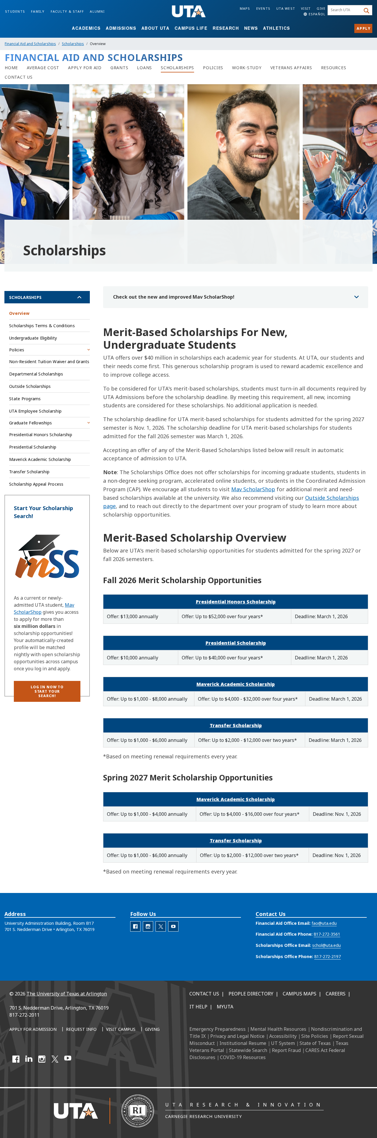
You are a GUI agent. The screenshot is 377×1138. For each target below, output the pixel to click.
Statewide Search (248, 1050)
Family (38, 11)
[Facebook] (15, 1059)
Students (15, 11)
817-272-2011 (24, 1015)
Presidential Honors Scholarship (236, 601)
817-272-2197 (327, 956)
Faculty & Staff (67, 11)
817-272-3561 (327, 934)
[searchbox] (345, 10)
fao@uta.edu (324, 923)
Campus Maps (299, 993)
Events (263, 8)
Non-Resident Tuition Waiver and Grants (49, 361)
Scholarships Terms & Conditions (42, 325)
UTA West (285, 8)
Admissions (121, 28)
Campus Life (191, 28)
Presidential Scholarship (236, 643)
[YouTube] (67, 1059)
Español (316, 14)
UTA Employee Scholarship (35, 411)
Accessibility (283, 1036)
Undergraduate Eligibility (33, 338)
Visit (306, 8)
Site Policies (314, 1036)
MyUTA (225, 1006)
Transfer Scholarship (236, 725)
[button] (47, 691)
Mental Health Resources (278, 1029)
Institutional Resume (242, 1043)
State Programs (25, 398)
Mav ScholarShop (253, 489)
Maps (245, 8)
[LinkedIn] (28, 1059)
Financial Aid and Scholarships (30, 43)
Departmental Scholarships (36, 374)
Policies (16, 350)
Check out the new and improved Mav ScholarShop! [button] (173, 297)
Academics (86, 28)
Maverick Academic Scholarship (235, 684)
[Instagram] (41, 1059)
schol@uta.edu (326, 945)
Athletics (276, 28)
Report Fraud (286, 1050)
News (251, 28)
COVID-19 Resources (243, 1057)
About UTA (155, 28)
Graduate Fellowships (30, 423)
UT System (283, 1043)
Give (321, 8)
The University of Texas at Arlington (67, 993)
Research (226, 28)
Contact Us (204, 993)
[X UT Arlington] (54, 1059)
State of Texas (315, 1043)
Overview (19, 313)
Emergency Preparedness (217, 1029)
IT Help (198, 1006)
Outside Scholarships (30, 386)
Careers (335, 993)
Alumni (97, 11)
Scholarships (73, 43)
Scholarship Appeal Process (36, 484)
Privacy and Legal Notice (237, 1036)
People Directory (251, 993)
